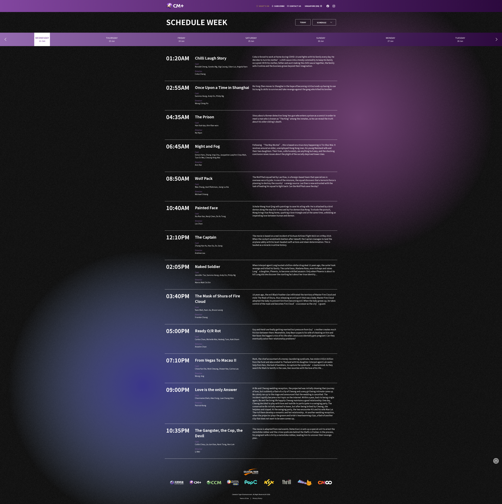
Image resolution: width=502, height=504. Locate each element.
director (198, 71)
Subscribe (279, 6)
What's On (264, 6)
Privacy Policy (257, 498)
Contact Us (295, 6)
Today (303, 22)
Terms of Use (244, 498)
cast (197, 64)
